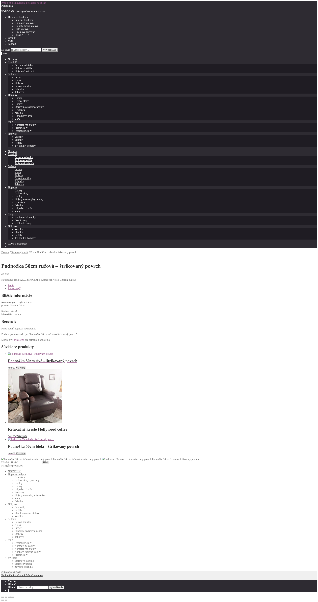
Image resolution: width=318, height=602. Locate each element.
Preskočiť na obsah (36, 2)
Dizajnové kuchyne (18, 17)
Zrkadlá (19, 112)
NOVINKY (14, 471)
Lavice (18, 77)
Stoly (10, 121)
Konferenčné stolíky (25, 124)
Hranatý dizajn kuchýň (26, 26)
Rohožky (19, 492)
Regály (18, 142)
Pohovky (19, 89)
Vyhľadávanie (49, 50)
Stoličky (19, 83)
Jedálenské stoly (23, 130)
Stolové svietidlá (23, 68)
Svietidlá (12, 62)
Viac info (21, 367)
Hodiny (19, 104)
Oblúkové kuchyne (25, 23)
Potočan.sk (7, 5)
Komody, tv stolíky (25, 545)
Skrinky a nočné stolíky (27, 513)
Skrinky (19, 139)
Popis (11, 285)
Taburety (19, 92)
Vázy (17, 118)
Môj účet (12, 581)
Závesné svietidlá (24, 65)
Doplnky (12, 95)
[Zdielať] (6, 597)
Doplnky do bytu (17, 474)
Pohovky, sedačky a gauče (28, 531)
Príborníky (20, 507)
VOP (10, 40)
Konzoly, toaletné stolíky (28, 551)
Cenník (12, 37)
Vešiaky (19, 136)
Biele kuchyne (22, 29)
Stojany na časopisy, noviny (29, 107)
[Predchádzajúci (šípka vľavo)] (2, 600)
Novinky (12, 59)
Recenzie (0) (14, 288)
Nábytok (12, 133)
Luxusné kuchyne (24, 20)
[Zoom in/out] (12, 597)
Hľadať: (5, 49)
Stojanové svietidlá (24, 71)
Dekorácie (20, 109)
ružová (72, 279)
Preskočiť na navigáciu (13, 2)
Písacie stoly (21, 127)
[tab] (162, 285)
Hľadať (12, 584)
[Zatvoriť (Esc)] (2, 597)
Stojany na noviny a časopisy (30, 495)
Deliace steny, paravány (27, 480)
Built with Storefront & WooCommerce (22, 575)
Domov (5, 252)
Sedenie (12, 74)
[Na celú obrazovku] (9, 597)
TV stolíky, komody (25, 145)
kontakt (12, 43)
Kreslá (18, 80)
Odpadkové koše (23, 115)
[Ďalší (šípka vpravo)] (6, 600)
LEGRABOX (22, 35)
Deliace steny (22, 101)
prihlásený (19, 339)
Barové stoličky (23, 86)
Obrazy (18, 98)
